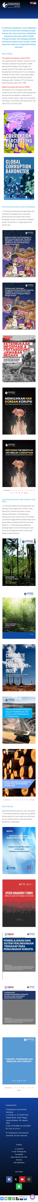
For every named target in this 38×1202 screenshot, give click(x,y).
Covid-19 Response (19, 1151)
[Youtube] (22, 1179)
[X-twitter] (16, 1179)
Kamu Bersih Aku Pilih (19, 1157)
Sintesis (19, 1160)
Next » (26, 493)
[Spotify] (19, 1186)
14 (16, 493)
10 (31, 490)
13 (13, 493)
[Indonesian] (35, 3)
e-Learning (19, 1149)
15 (19, 493)
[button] (19, 14)
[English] (31, 3)
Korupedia (19, 1154)
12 (11, 493)
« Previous (6, 800)
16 (22, 493)
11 (34, 490)
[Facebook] (9, 1179)
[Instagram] (29, 1179)
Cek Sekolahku (19, 1162)
